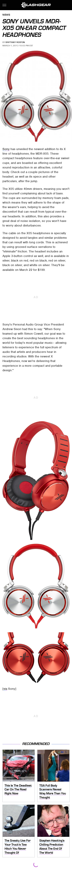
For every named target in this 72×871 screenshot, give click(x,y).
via (5, 689)
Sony (6, 149)
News (6, 15)
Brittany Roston (15, 42)
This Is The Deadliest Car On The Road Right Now (18, 789)
